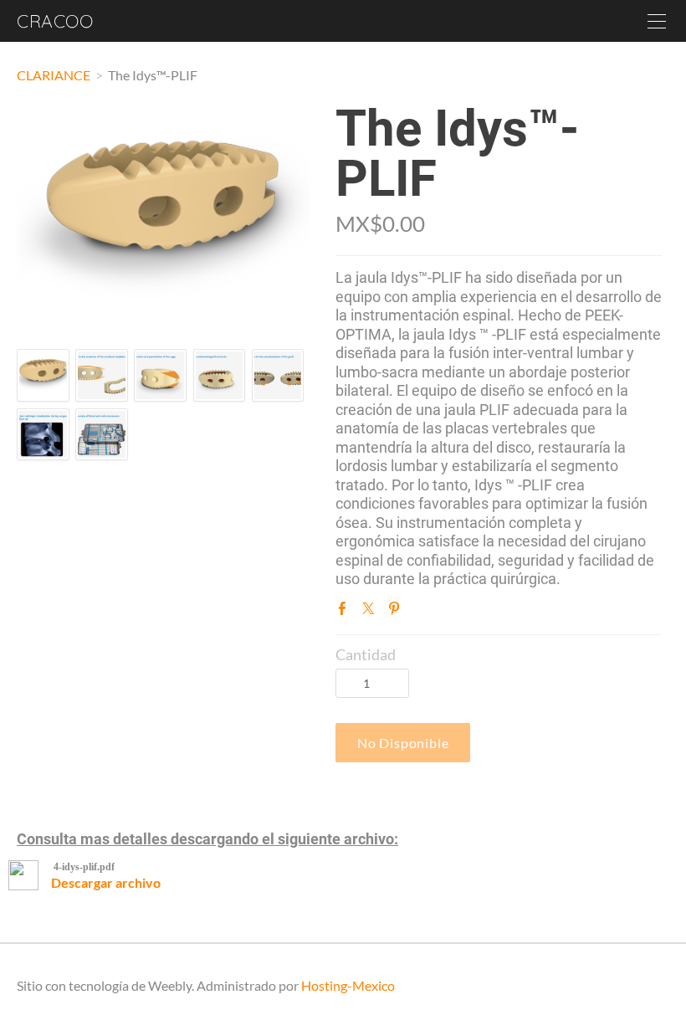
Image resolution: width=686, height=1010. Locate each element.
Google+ (422, 612)
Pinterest (397, 612)
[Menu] (657, 21)
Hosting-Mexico (348, 985)
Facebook (345, 612)
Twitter (371, 612)
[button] (402, 742)
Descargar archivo (106, 882)
